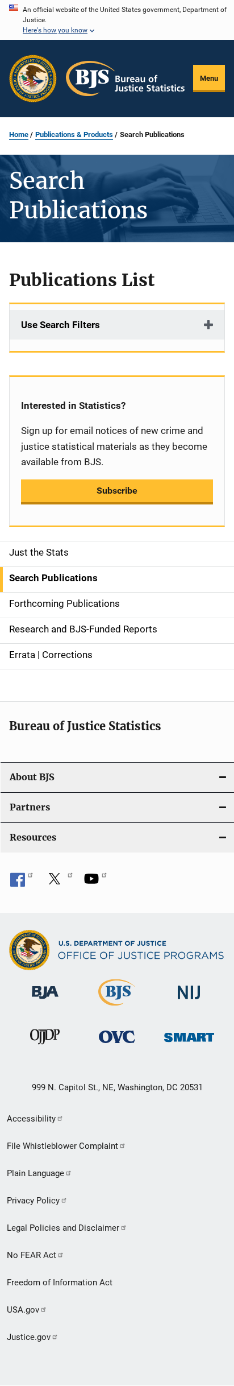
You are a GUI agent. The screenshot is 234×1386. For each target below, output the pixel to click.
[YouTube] (95, 882)
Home (18, 134)
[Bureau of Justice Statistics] (116, 1007)
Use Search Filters (60, 324)
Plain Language (35, 1173)
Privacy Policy (33, 1200)
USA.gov (23, 1310)
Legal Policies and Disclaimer (63, 1228)
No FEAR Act (31, 1255)
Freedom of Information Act (59, 1282)
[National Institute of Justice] (189, 1001)
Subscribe (117, 490)
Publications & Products (74, 134)
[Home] (125, 78)
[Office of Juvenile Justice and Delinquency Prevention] (45, 1046)
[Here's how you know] (117, 20)
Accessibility (31, 1119)
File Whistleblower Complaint (62, 1146)
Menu (209, 78)
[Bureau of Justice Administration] (45, 1000)
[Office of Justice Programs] (33, 78)
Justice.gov (29, 1337)
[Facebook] (21, 882)
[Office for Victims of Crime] (117, 1045)
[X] (58, 882)
